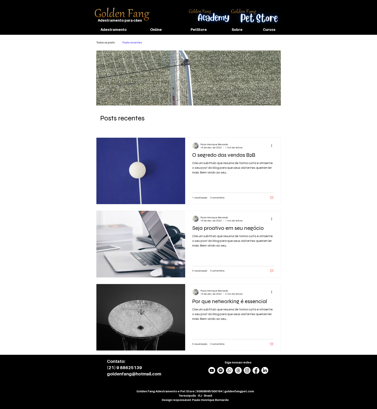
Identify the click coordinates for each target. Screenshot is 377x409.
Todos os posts (105, 42)
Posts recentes (132, 42)
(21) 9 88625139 (124, 367)
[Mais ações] (273, 145)
